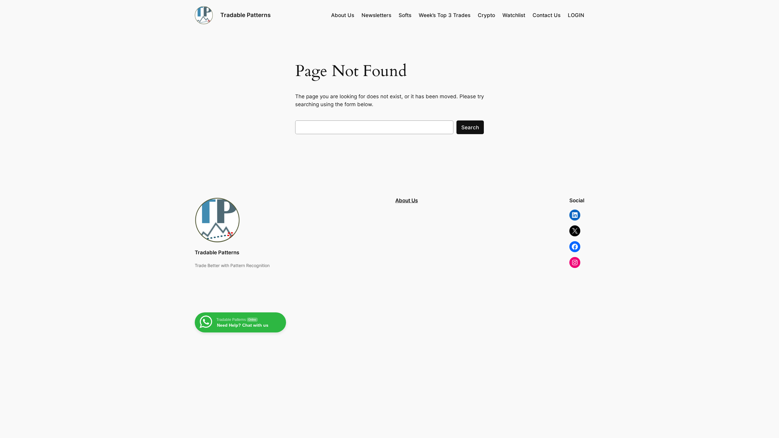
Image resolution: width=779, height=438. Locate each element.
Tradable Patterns (245, 15)
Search (470, 127)
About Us (406, 200)
